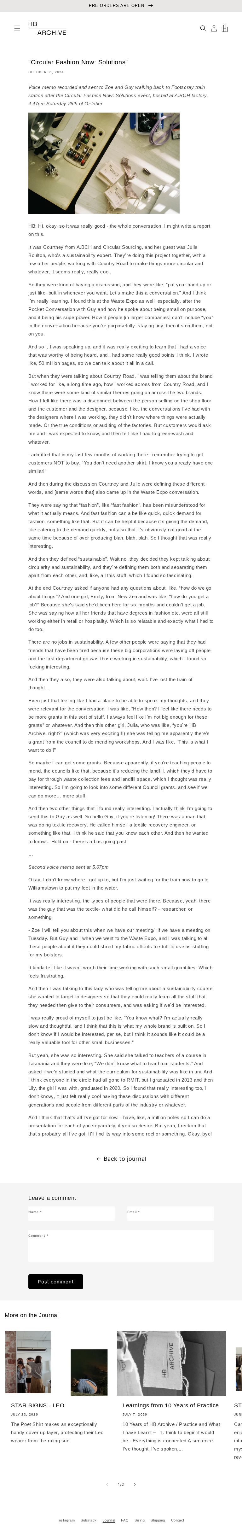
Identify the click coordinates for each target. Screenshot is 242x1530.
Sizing (140, 1520)
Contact (177, 1520)
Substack (89, 1520)
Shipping (158, 1520)
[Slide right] (135, 1485)
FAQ (125, 1520)
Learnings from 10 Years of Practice (171, 1405)
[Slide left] (107, 1485)
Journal (109, 1520)
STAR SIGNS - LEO (38, 1405)
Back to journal (125, 1158)
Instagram (66, 1520)
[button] (17, 28)
